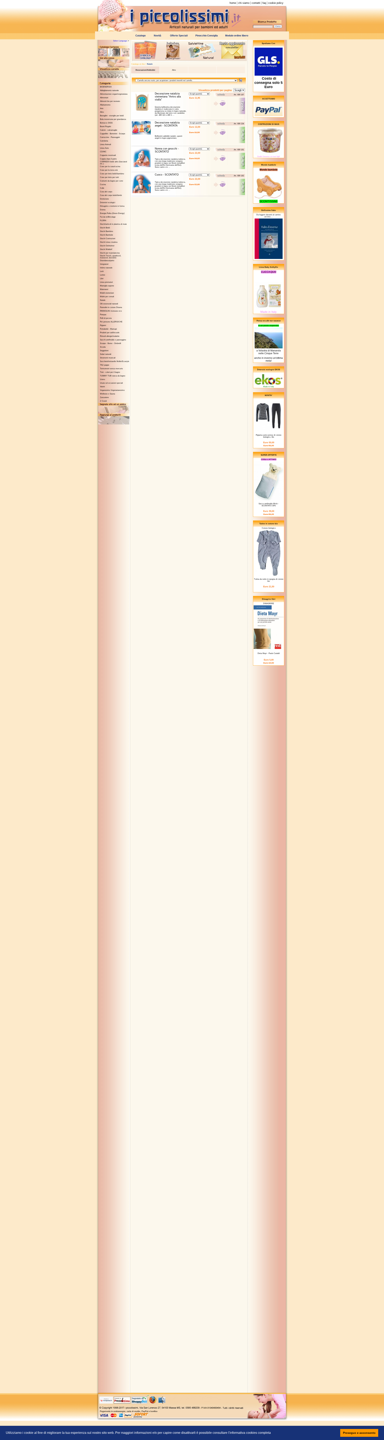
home (233, 2)
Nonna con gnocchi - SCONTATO (167, 150)
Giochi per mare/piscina (110, 253)
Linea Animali (105, 144)
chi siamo (243, 2)
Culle (102, 188)
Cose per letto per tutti (109, 177)
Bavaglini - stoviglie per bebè (112, 116)
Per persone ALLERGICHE (111, 322)
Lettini (102, 275)
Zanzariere (104, 397)
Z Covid (103, 401)
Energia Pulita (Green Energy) (112, 213)
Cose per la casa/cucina (110, 166)
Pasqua (103, 315)
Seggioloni (104, 351)
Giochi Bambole (106, 235)
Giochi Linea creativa (108, 242)
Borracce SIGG (106, 123)
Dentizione (104, 199)
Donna (102, 210)
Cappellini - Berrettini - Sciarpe (112, 134)
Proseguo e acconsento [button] (359, 1432)
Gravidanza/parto (107, 261)
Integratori (104, 264)
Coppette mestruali (108, 155)
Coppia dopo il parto (108, 159)
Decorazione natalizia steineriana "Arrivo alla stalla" (168, 96)
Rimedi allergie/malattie (109, 336)
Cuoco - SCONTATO (167, 174)
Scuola (103, 347)
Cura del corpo (106, 192)
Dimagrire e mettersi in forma (112, 206)
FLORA (103, 221)
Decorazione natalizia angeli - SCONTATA (167, 124)
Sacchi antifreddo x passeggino (113, 340)
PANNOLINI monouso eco (111, 311)
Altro (102, 112)
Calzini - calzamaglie (108, 130)
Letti (102, 271)
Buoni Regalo (105, 126)
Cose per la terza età (109, 170)
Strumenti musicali (107, 358)
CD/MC (103, 152)
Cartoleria (104, 141)
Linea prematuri (106, 282)
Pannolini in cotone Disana (111, 307)
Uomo (102, 379)
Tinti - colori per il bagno (110, 372)
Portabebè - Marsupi (108, 329)
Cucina (103, 185)
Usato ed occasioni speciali (111, 383)
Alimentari (104, 98)
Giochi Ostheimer (107, 246)
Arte (101, 108)
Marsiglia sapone (107, 286)
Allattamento (105, 105)
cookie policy (275, 2)
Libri (101, 279)
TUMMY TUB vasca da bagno (112, 376)
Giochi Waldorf (106, 249)
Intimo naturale (106, 268)
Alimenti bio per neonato (110, 101)
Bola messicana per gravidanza (113, 119)
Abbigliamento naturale (109, 90)
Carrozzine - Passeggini (110, 137)
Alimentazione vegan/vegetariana (113, 94)
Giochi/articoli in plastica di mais (113, 224)
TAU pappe (104, 365)
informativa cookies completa (250, 1432)
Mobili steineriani (107, 293)
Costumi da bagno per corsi (111, 181)
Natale (102, 300)
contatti (256, 2)
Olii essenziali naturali (109, 304)
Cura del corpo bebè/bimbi (111, 195)
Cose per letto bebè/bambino (112, 174)
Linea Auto (104, 148)
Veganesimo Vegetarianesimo (112, 390)
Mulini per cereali (107, 297)
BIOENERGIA (106, 87)
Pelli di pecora (106, 318)
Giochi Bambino (106, 231)
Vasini (102, 387)
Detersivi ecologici (107, 203)
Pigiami (103, 325)
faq (264, 2)
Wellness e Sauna (107, 394)
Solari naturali (105, 354)
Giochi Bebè (105, 228)
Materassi (104, 289)
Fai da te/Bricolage (108, 217)
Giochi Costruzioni (107, 239)
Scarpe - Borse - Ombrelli (110, 343)
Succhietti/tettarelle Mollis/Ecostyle (114, 361)
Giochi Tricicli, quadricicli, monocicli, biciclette (110, 257)
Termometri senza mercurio (111, 369)
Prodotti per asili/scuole (109, 333)
